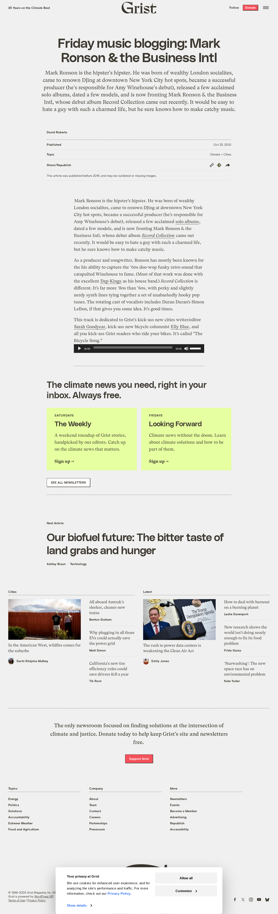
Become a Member (183, 811)
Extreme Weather (20, 823)
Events (175, 805)
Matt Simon (97, 650)
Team (93, 805)
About (93, 799)
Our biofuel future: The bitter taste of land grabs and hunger (135, 543)
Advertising (178, 817)
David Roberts (57, 132)
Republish (177, 823)
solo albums (187, 221)
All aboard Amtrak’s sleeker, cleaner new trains (107, 607)
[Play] (79, 348)
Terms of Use (16, 900)
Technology (78, 564)
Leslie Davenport (236, 614)
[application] (139, 348)
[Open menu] (266, 7)
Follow (234, 7)
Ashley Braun (56, 564)
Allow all (186, 878)
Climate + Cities (220, 154)
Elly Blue (180, 326)
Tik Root (95, 681)
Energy (13, 799)
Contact (95, 811)
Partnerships (98, 823)
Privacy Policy (36, 900)
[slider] (196, 348)
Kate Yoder (232, 681)
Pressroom (97, 829)
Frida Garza (232, 650)
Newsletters (178, 799)
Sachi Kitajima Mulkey (32, 661)
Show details (77, 905)
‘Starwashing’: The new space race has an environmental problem (245, 668)
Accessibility (179, 829)
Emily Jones (160, 661)
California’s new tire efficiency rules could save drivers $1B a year (109, 668)
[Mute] (186, 348)
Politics (13, 805)
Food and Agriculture (23, 829)
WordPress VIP (43, 896)
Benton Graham (100, 619)
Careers (95, 817)
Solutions (15, 811)
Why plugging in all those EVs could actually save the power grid (111, 638)
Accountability (19, 817)
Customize (183, 891)
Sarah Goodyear (89, 326)
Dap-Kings (110, 281)
